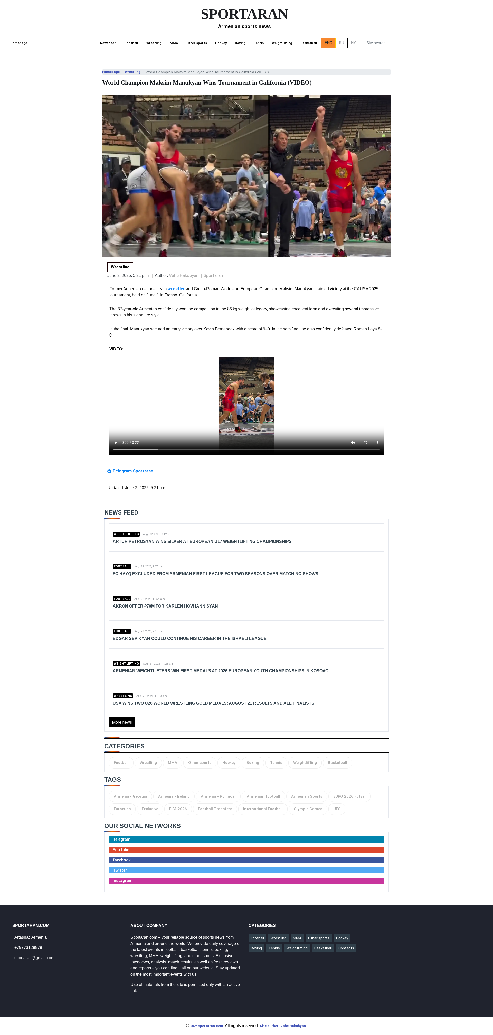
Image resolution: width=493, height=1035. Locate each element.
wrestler (177, 288)
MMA (174, 43)
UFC (336, 809)
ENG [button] (328, 42)
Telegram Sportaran (132, 470)
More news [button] (122, 722)
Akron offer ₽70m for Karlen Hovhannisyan (165, 606)
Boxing (240, 43)
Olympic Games (308, 809)
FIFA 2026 (178, 809)
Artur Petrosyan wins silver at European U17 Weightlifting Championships (202, 541)
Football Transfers (215, 809)
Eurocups (122, 809)
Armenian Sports (306, 796)
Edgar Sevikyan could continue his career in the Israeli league (190, 638)
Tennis (259, 43)
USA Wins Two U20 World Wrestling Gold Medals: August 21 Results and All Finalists (213, 703)
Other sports (196, 43)
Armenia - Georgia (130, 796)
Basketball (308, 43)
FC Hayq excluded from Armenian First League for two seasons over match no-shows (215, 574)
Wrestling (154, 43)
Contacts (346, 948)
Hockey (221, 43)
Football (131, 43)
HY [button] (353, 42)
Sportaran (213, 275)
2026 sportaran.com (206, 1026)
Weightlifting (282, 43)
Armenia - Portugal (218, 796)
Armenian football (263, 796)
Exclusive (150, 809)
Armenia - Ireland (174, 796)
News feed (108, 43)
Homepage (18, 43)
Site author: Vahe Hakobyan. (283, 1026)
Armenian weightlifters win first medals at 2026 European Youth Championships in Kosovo (220, 671)
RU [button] (341, 42)
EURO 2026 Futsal (349, 796)
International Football (263, 809)
